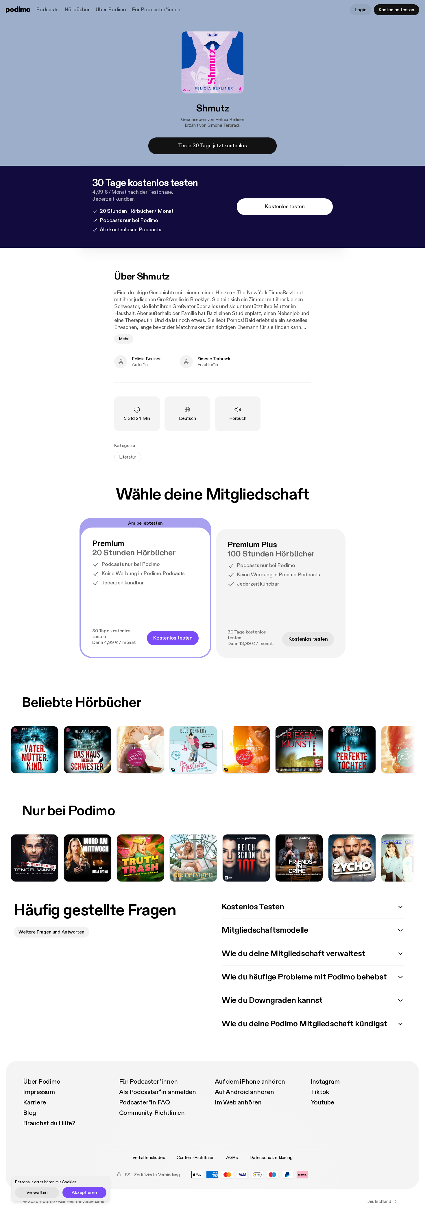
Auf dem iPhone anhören (250, 1082)
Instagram (325, 1082)
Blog (29, 1113)
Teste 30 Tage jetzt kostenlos (212, 145)
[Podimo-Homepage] (18, 10)
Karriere (34, 1102)
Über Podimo (111, 9)
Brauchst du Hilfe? (49, 1123)
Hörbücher (77, 9)
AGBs (232, 1157)
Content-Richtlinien (196, 1157)
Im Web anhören (238, 1102)
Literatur (127, 457)
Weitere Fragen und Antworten (51, 932)
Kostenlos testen (396, 10)
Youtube (322, 1102)
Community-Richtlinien (152, 1113)
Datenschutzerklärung (271, 1157)
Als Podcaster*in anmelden (157, 1092)
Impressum (39, 1092)
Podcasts (47, 9)
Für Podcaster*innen (156, 9)
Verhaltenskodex (148, 1157)
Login (360, 10)
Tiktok (320, 1092)
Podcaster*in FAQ (144, 1102)
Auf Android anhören (244, 1092)
